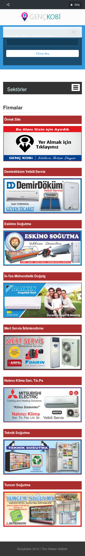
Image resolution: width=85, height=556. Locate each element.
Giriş (77, 4)
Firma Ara (42, 53)
